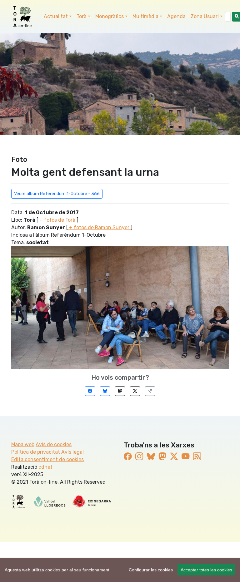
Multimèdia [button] (145, 16)
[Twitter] (135, 391)
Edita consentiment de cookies (47, 459)
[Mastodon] (120, 391)
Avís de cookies (54, 444)
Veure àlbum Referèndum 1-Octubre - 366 (57, 193)
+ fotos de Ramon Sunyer (99, 227)
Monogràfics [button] (109, 16)
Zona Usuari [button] (205, 16)
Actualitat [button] (56, 16)
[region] (120, 570)
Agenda (176, 16)
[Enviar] (150, 391)
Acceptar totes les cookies (206, 569)
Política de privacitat (35, 452)
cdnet (45, 467)
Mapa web (22, 444)
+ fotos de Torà (57, 220)
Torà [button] (82, 16)
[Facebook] (90, 391)
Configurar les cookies (151, 569)
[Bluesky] (105, 391)
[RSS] (197, 456)
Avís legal (72, 452)
